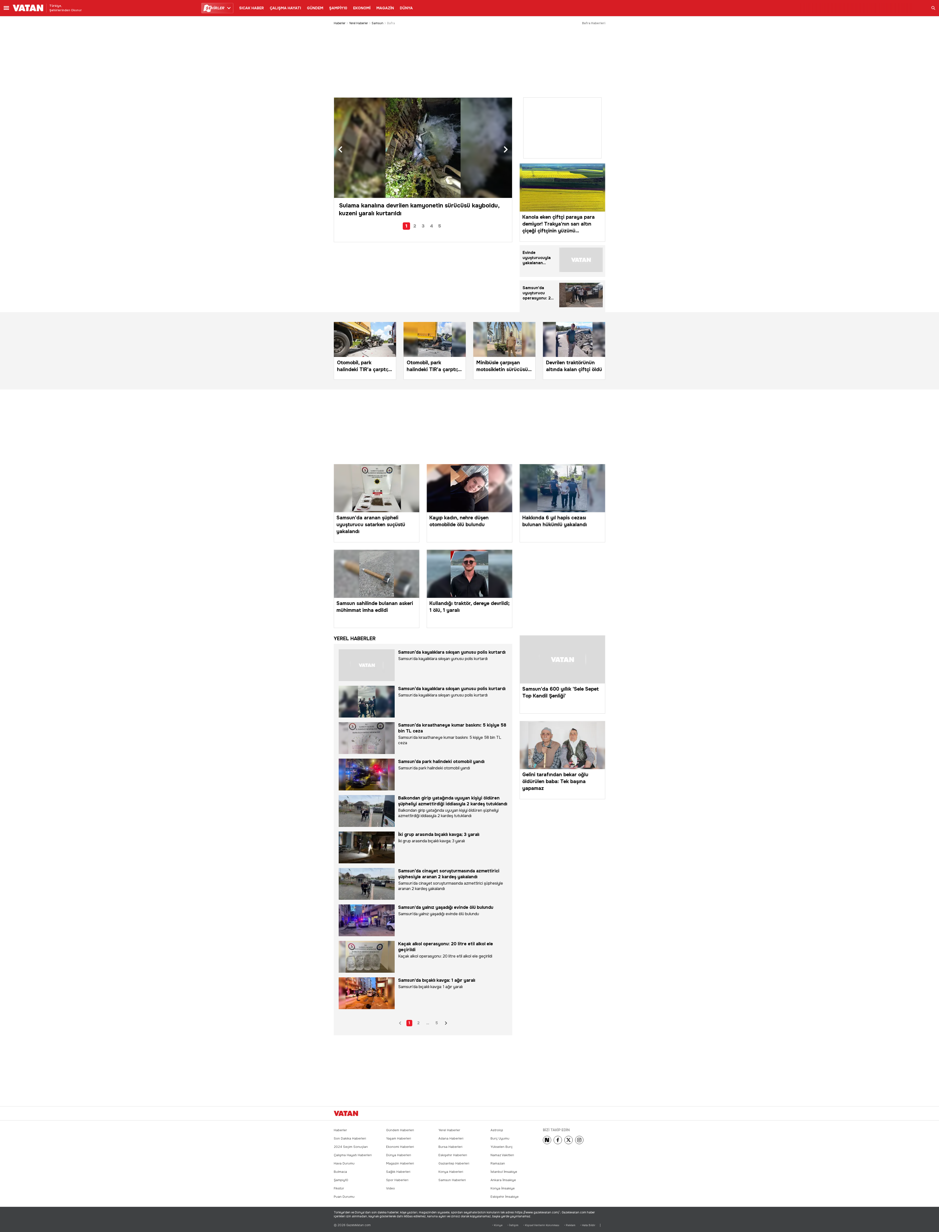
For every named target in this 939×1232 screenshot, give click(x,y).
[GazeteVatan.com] (346, 1113)
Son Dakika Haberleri (350, 1138)
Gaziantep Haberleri (453, 1163)
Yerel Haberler (358, 23)
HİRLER (215, 8)
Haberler (340, 23)
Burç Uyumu (500, 1138)
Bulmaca (340, 1172)
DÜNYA (406, 8)
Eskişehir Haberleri (452, 1155)
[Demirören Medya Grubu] (594, 1113)
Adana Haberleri (450, 1138)
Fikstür (339, 1188)
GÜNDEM (315, 8)
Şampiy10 (341, 1180)
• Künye (497, 1225)
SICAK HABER (251, 8)
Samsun (377, 23)
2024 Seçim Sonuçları (351, 1147)
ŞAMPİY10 (338, 8)
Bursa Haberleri (450, 1147)
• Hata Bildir (587, 1225)
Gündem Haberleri (400, 1130)
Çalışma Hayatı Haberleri (353, 1155)
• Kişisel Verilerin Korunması (541, 1225)
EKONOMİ (361, 8)
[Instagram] (579, 1140)
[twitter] (568, 1140)
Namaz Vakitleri (502, 1155)
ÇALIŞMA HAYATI (285, 8)
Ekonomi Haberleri (400, 1147)
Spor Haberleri (397, 1180)
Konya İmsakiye (503, 1188)
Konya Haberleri (450, 1172)
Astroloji (497, 1130)
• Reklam (569, 1225)
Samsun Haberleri (452, 1180)
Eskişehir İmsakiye (505, 1197)
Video (390, 1188)
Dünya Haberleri (398, 1155)
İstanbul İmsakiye (504, 1172)
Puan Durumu (344, 1197)
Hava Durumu (344, 1163)
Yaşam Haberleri (398, 1138)
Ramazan (498, 1163)
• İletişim (512, 1225)
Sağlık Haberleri (398, 1172)
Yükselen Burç (502, 1147)
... (427, 1023)
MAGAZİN (385, 8)
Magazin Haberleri (400, 1163)
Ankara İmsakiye (503, 1180)
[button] (340, 150)
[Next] (547, 1140)
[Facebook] (558, 1140)
